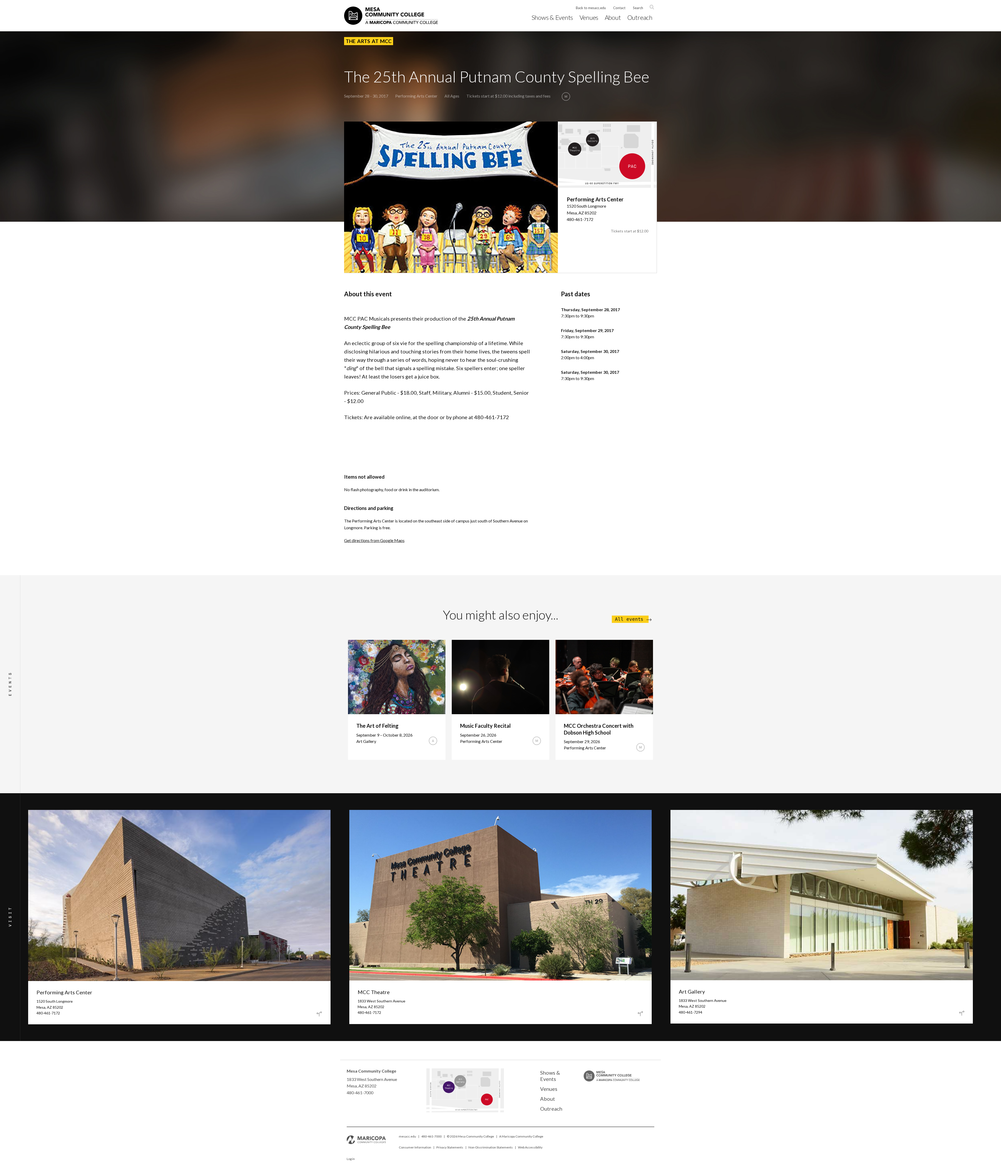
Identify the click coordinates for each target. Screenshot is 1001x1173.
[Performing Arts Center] (508, 1104)
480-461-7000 (431, 1136)
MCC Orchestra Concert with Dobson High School (598, 729)
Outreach (639, 17)
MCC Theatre (374, 992)
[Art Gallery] (473, 1083)
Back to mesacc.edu (591, 8)
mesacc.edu (407, 1136)
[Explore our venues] (465, 1110)
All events (629, 619)
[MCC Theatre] (456, 1090)
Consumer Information (415, 1147)
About (613, 17)
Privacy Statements (449, 1147)
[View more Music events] (566, 96)
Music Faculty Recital (485, 726)
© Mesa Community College (470, 1136)
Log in (351, 1159)
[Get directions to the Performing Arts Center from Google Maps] (319, 1013)
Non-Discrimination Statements (490, 1147)
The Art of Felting (377, 726)
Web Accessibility (530, 1147)
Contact (619, 8)
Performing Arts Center (416, 95)
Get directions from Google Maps (374, 540)
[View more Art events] (433, 741)
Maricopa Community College (522, 1136)
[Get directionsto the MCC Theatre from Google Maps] (640, 1013)
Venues (589, 17)
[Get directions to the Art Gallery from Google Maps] (962, 1013)
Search (638, 8)
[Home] (391, 15)
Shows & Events (552, 17)
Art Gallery (692, 991)
